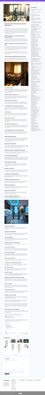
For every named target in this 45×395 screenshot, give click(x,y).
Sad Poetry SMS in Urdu (34, 102)
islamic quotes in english (34, 76)
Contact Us (36, 0)
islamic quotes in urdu (34, 77)
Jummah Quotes (13, 385)
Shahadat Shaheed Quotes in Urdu (35, 107)
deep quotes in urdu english (34, 44)
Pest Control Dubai (33, 91)
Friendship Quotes (13, 383)
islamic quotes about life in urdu (35, 72)
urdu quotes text (33, 124)
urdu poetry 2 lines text (34, 120)
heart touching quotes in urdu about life (36, 58)
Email (14, 370)
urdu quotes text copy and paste (35, 126)
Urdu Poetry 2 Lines (33, 119)
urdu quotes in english (34, 122)
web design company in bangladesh (35, 129)
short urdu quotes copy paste (34, 112)
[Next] (27, 347)
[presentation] (13, 341)
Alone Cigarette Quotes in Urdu (35, 29)
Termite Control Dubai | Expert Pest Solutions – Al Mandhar (10, 333)
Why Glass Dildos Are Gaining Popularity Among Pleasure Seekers (6, 343)
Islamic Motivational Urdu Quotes (35, 70)
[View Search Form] (41, 0)
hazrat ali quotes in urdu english (35, 53)
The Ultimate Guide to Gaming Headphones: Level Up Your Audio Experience (35, 15)
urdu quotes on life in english (34, 123)
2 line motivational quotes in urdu (35, 24)
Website (22, 370)
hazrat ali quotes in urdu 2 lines (35, 52)
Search (36, 4)
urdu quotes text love (33, 128)
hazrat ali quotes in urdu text (34, 55)
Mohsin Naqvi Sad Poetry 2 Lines (35, 86)
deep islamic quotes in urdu (34, 41)
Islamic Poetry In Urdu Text (34, 71)
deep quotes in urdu (33, 43)
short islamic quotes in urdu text (35, 110)
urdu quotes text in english (34, 127)
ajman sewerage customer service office (36, 28)
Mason (5, 26)
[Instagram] (21, 393)
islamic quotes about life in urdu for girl (36, 73)
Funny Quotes (13, 384)
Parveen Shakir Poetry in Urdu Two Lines (36, 90)
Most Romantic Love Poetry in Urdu (35, 88)
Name (6, 370)
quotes (32, 94)
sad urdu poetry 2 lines (34, 106)
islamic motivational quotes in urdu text (36, 69)
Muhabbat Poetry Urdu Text (34, 89)
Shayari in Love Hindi (33, 108)
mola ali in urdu (33, 87)
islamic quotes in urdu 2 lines (34, 78)
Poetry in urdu (13, 386)
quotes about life (33, 95)
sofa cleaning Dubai (12, 32)
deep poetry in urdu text (34, 42)
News (39, 0)
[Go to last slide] (5, 347)
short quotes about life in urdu (35, 111)
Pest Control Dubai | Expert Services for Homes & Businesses (23, 333)
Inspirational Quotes (13, 382)
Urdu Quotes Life (13, 381)
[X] (20, 393)
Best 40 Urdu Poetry (13, 387)
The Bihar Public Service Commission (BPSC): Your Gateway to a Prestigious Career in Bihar (36, 19)
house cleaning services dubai (35, 60)
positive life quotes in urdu (34, 93)
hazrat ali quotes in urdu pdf (34, 54)
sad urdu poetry (33, 105)
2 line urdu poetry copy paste (34, 25)
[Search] (41, 5)
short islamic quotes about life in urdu (35, 109)
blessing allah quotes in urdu (34, 39)
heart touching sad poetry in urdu (35, 59)
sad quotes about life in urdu (34, 103)
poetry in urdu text (33, 92)
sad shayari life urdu (33, 104)
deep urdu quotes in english (34, 45)
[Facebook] (19, 393)
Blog (5, 22)
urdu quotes (32, 121)
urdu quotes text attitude (34, 125)
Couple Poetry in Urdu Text (34, 40)
